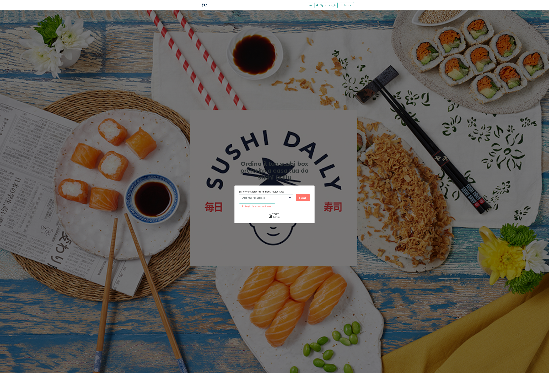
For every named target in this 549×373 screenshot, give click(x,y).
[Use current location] (290, 198)
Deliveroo (204, 5)
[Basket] (310, 5)
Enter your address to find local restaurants (261, 191)
